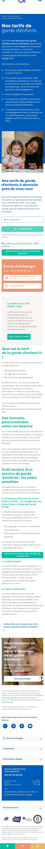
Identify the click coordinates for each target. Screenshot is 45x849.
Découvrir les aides (19, 337)
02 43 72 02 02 (7, 702)
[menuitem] (7, 846)
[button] (23, 229)
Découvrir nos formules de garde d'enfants (22, 252)
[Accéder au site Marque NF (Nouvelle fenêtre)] (7, 819)
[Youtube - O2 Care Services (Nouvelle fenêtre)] (30, 726)
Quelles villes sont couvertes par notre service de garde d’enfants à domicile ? (21, 627)
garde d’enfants (21, 197)
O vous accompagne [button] (13, 738)
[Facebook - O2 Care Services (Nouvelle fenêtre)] (5, 726)
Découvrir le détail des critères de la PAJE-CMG (22, 555)
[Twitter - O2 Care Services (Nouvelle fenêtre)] (22, 726)
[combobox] (23, 219)
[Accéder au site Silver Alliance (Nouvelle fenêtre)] (38, 819)
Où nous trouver (10, 807)
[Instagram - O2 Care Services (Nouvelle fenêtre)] (13, 726)
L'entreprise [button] (8, 748)
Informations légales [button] (12, 759)
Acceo (29, 794)
